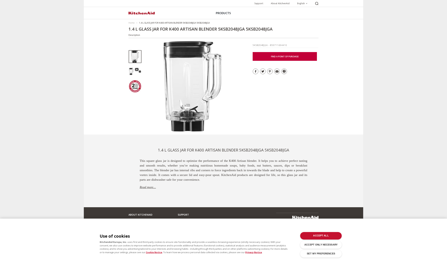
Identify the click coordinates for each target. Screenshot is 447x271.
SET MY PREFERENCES (321, 253)
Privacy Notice (253, 252)
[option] (135, 56)
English (301, 3)
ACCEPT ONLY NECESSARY (321, 244)
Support (258, 3)
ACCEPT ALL (321, 235)
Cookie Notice (154, 252)
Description (134, 35)
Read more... (148, 187)
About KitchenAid (280, 3)
